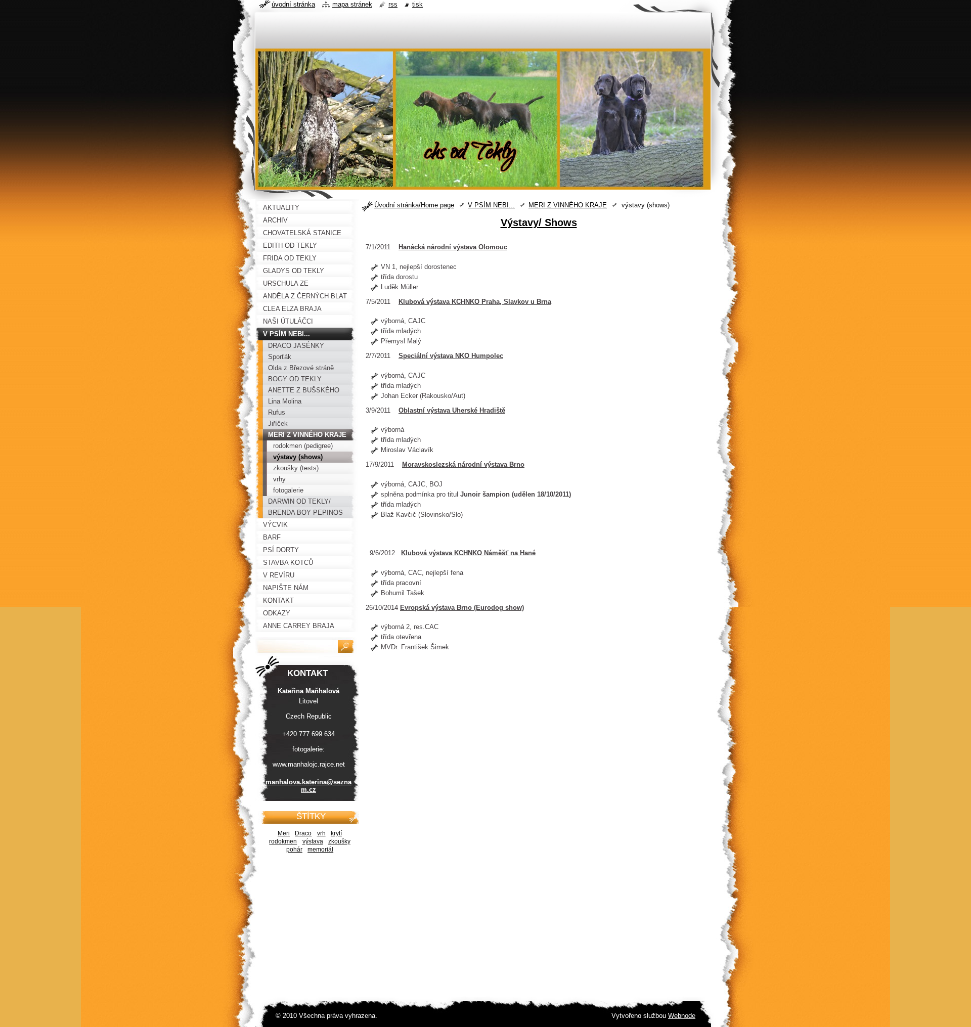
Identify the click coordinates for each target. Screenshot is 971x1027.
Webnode (681, 1015)
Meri (284, 833)
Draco (303, 833)
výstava (312, 841)
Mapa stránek (352, 4)
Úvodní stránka (293, 4)
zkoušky (339, 841)
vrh (321, 833)
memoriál (320, 849)
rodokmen (283, 841)
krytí (336, 833)
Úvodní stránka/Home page (414, 205)
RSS (393, 4)
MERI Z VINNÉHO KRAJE (567, 205)
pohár (294, 849)
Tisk (417, 4)
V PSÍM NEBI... (491, 205)
